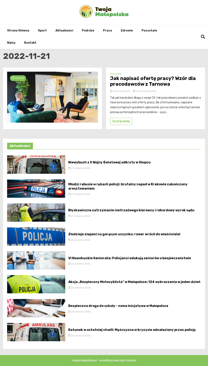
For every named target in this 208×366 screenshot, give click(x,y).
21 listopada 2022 (145, 91)
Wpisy (11, 42)
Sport (42, 30)
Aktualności (64, 30)
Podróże (88, 30)
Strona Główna (18, 30)
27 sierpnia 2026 (80, 168)
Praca (107, 30)
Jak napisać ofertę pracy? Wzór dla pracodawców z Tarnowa (153, 81)
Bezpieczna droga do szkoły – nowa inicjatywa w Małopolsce (118, 306)
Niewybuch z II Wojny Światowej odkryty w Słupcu (109, 162)
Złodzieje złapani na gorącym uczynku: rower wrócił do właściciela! (124, 234)
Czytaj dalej (121, 121)
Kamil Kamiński (122, 91)
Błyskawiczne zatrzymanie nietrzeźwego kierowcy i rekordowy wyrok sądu (131, 210)
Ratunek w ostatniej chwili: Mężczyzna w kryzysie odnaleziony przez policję (132, 330)
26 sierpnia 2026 (80, 240)
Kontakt (30, 42)
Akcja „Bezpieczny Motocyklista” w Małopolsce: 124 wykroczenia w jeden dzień (134, 282)
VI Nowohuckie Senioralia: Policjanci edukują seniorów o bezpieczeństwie (129, 258)
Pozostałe (149, 30)
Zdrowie (127, 30)
